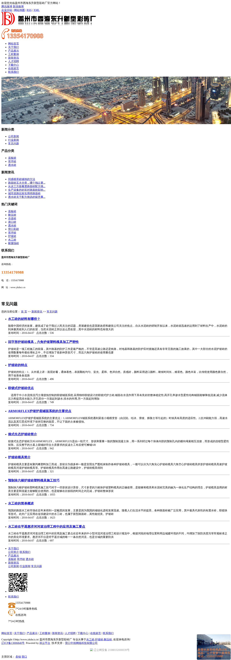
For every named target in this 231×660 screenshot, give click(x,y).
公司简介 (13, 552)
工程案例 (13, 54)
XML (36, 10)
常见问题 (13, 143)
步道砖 (12, 218)
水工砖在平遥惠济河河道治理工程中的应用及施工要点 (46, 526)
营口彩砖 (13, 229)
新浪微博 (18, 6)
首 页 (24, 311)
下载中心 (13, 64)
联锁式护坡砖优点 (21, 388)
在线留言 (13, 68)
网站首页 (13, 43)
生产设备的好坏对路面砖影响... (26, 189)
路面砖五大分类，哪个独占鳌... (26, 182)
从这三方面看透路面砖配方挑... (26, 186)
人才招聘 (13, 61)
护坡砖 (12, 236)
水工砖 (12, 239)
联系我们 (13, 72)
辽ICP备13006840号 (13, 643)
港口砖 (12, 222)
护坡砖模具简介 (19, 457)
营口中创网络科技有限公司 (81, 643)
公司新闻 (13, 136)
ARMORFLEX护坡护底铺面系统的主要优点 (39, 411)
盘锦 (18, 656)
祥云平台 (44, 643)
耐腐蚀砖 (13, 243)
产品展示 (13, 50)
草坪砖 (12, 161)
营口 (24, 656)
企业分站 (6, 10)
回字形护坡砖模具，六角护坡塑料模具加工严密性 (43, 342)
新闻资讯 (13, 57)
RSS (29, 10)
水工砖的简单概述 (21, 503)
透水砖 (12, 165)
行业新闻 (13, 139)
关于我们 (13, 47)
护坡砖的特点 (17, 365)
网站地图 (19, 10)
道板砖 (12, 157)
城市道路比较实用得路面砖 (24, 193)
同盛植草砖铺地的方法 (21, 179)
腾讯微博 (6, 6)
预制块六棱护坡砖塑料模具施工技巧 (34, 480)
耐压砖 (12, 214)
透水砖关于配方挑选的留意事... (26, 196)
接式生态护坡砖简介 (22, 434)
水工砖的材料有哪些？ (24, 319)
